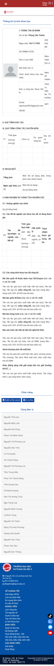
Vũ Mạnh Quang (11, 490)
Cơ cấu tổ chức (11, 603)
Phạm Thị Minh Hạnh (13, 435)
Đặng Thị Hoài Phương (14, 527)
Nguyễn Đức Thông (12, 552)
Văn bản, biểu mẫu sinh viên (17, 640)
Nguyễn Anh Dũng (12, 429)
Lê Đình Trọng (10, 515)
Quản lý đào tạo (12, 615)
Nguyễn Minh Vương (13, 509)
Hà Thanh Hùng (11, 460)
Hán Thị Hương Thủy (13, 497)
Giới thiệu (9, 646)
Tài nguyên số (11, 612)
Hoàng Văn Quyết (11, 533)
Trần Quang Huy (11, 484)
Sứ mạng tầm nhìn (13, 600)
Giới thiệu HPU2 (12, 594)
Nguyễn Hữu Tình (11, 448)
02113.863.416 (11, 581)
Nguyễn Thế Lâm (11, 417)
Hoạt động (9, 649)
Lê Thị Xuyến (9, 454)
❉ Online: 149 (9, 658)
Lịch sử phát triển (12, 597)
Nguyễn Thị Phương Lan (14, 442)
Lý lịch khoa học (12, 621)
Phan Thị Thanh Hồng (13, 478)
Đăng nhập (44, 4)
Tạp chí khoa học (12, 618)
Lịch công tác (11, 609)
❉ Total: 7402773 (17, 662)
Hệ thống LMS (11, 631)
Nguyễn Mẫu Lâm (12, 423)
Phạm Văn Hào (10, 546)
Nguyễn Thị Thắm (12, 521)
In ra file (29, 400)
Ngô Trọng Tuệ (10, 503)
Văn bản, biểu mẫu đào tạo (17, 637)
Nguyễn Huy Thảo (12, 540)
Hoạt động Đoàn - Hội (14, 634)
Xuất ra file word (12, 400)
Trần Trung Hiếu (11, 472)
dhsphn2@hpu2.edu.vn (15, 584)
